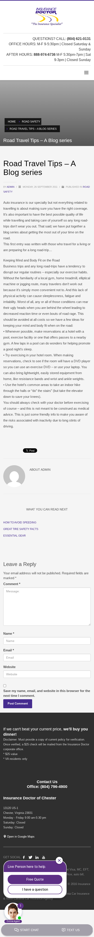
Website (9, 667)
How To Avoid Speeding (19, 522)
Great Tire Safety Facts (20, 529)
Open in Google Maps (20, 836)
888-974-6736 (45, 54)
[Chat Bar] (47, 930)
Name (8, 633)
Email (8, 650)
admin (11, 187)
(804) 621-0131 (79, 39)
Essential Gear (14, 535)
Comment (11, 584)
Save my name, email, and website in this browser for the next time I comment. (46, 693)
